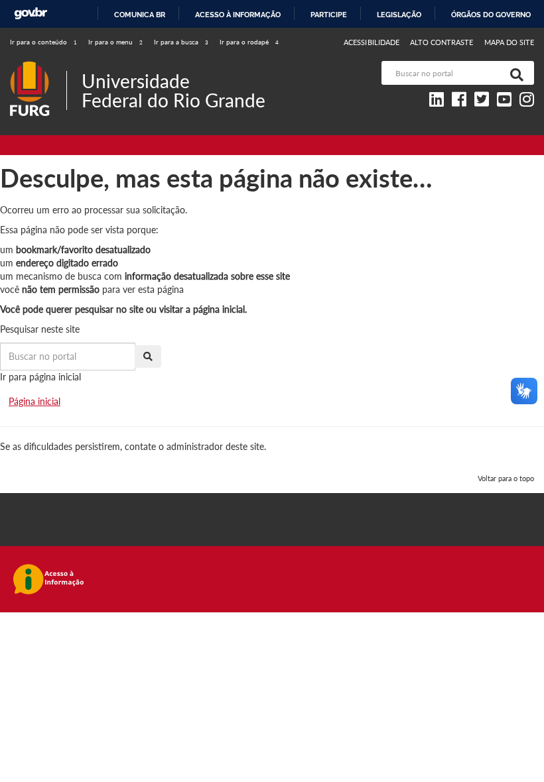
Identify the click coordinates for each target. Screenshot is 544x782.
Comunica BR (139, 14)
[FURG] (38, 67)
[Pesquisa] (514, 73)
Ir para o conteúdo (43, 42)
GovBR (30, 13)
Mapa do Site (509, 42)
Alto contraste (442, 42)
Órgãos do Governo (491, 14)
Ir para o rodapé (249, 42)
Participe (328, 14)
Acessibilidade (371, 42)
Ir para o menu (115, 42)
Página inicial (34, 401)
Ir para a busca (181, 42)
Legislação (399, 14)
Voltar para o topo (506, 478)
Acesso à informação (238, 14)
